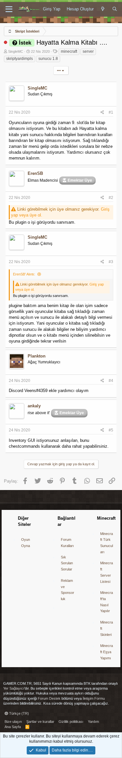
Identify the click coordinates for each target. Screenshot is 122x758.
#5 (111, 430)
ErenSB (35, 173)
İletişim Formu (94, 698)
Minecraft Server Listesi (106, 572)
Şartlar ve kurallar (40, 721)
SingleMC (15, 51)
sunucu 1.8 (48, 58)
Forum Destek (49, 698)
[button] (9, 9)
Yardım (93, 721)
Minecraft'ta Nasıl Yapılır (106, 602)
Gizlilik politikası (71, 721)
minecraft (69, 51)
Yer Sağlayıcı (13, 688)
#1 (111, 112)
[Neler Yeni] (103, 9)
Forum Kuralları (67, 543)
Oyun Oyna (25, 543)
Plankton (37, 356)
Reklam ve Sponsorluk (67, 590)
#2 (111, 197)
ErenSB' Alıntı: (24, 274)
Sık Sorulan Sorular (67, 563)
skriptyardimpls (19, 58)
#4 (111, 380)
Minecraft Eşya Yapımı (106, 652)
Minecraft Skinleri (106, 628)
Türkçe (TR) (18, 713)
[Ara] (115, 9)
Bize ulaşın (13, 721)
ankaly (34, 405)
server (88, 51)
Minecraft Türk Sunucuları (106, 543)
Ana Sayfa (13, 727)
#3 (111, 262)
